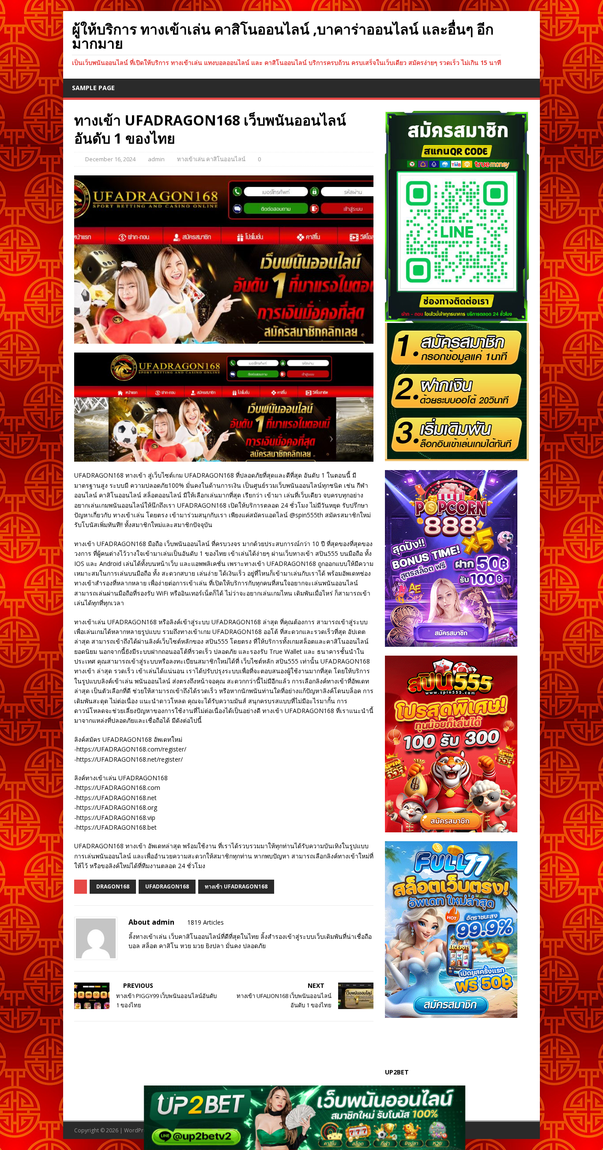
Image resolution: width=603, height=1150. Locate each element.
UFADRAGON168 (167, 886)
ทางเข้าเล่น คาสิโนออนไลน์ (211, 159)
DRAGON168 (112, 886)
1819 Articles (205, 922)
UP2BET (397, 1072)
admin (156, 159)
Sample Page (93, 87)
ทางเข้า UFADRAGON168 (236, 886)
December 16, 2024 (110, 159)
